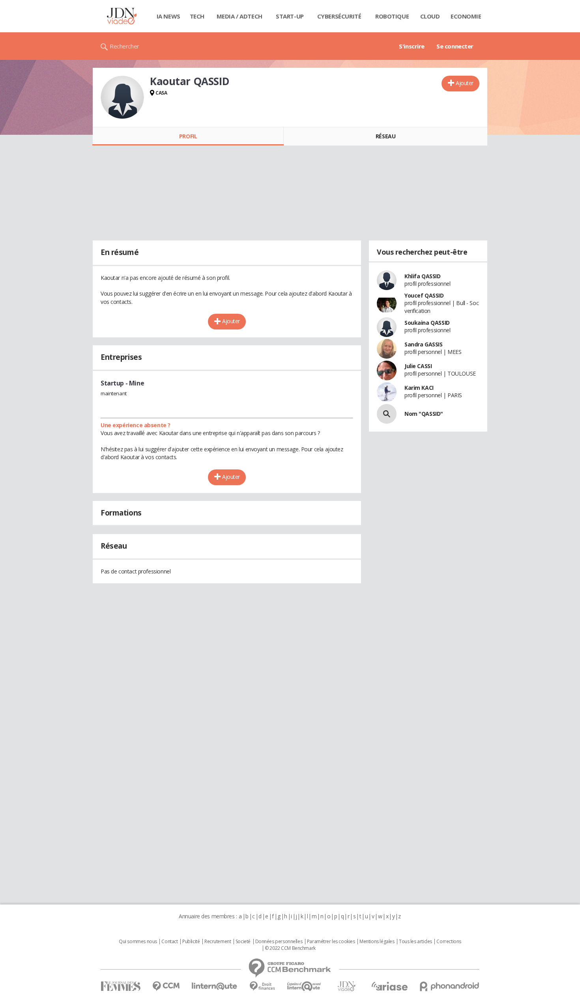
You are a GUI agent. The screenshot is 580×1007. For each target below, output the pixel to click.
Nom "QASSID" (423, 413)
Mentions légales (376, 941)
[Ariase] (389, 986)
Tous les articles (415, 941)
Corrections (448, 941)
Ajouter (464, 83)
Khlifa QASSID (422, 276)
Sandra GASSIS (423, 344)
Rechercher (124, 46)
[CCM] (166, 986)
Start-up (290, 16)
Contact (169, 941)
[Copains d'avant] (304, 986)
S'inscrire (412, 46)
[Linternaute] (215, 986)
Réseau (385, 136)
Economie (466, 16)
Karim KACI (419, 387)
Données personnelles (279, 941)
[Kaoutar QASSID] (122, 97)
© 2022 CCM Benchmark (290, 948)
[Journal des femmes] (120, 986)
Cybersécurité (339, 16)
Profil (188, 136)
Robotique (392, 16)
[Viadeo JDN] (346, 986)
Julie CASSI (418, 366)
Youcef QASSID (424, 295)
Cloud (430, 16)
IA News (168, 16)
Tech (197, 16)
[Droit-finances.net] (262, 986)
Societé (243, 941)
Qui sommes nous (138, 941)
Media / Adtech (239, 16)
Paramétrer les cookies (331, 941)
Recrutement (217, 941)
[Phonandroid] (449, 986)
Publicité (191, 941)
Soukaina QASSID (427, 322)
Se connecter (454, 46)
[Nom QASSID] (387, 414)
